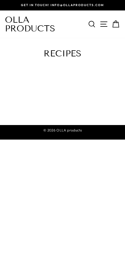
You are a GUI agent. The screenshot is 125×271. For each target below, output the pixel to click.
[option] (62, 5)
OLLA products (30, 24)
